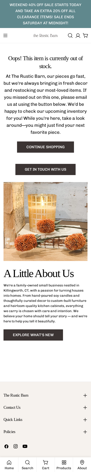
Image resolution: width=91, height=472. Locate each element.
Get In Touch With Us (45, 169)
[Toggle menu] (5, 35)
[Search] (70, 35)
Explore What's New (33, 335)
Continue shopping (45, 147)
